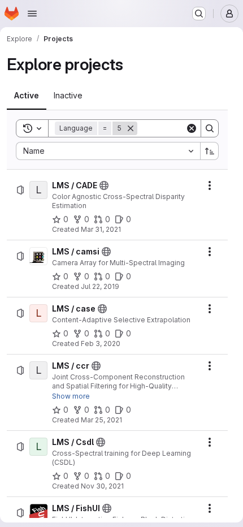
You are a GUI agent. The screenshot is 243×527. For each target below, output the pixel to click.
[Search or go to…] (199, 13)
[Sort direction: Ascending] (210, 151)
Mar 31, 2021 (101, 229)
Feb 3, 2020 (100, 343)
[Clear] (191, 128)
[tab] (26, 95)
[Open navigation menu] (32, 14)
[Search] (210, 128)
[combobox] (108, 151)
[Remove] (130, 128)
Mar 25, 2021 (101, 420)
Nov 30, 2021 (102, 486)
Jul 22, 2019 (100, 286)
